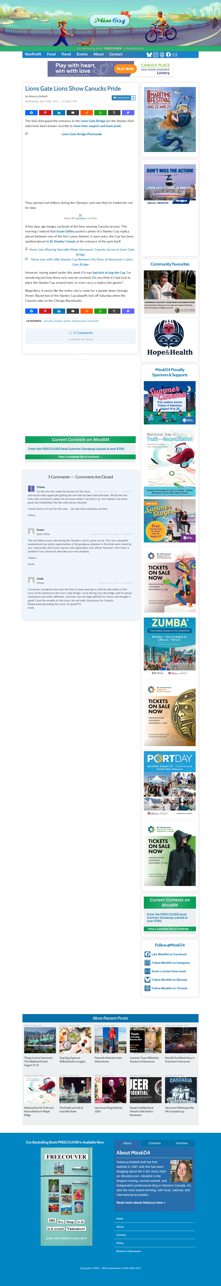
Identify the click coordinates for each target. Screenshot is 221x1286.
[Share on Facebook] (31, 112)
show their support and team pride (97, 126)
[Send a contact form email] (175, 55)
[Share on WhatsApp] (100, 112)
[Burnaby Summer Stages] (170, 520)
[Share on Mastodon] (128, 112)
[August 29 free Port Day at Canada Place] (170, 783)
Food (51, 54)
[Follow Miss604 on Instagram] (155, 55)
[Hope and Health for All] (170, 339)
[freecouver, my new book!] (66, 1245)
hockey (58, 321)
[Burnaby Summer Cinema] (170, 402)
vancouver (93, 321)
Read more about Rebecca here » (141, 1202)
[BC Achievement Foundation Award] (170, 580)
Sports (66, 321)
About (98, 54)
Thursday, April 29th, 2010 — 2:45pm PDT (113, 491)
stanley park (79, 321)
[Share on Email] (73, 112)
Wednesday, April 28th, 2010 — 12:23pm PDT (51, 101)
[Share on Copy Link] (114, 112)
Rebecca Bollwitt (38, 96)
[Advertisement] (80, 394)
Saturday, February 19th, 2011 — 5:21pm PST (112, 534)
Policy (120, 1243)
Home (120, 1218)
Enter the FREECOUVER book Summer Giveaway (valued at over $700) (76, 449)
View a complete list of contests (78, 456)
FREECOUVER (112, 48)
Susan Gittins (65, 231)
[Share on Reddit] (86, 112)
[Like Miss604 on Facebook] (168, 55)
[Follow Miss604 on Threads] (162, 55)
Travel (66, 54)
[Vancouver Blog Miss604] (110, 19)
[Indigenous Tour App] (170, 292)
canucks (48, 321)
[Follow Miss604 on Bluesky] (149, 55)
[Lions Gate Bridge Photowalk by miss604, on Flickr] (80, 164)
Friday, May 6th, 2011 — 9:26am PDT (116, 583)
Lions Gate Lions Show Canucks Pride (73, 88)
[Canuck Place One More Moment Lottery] (110, 69)
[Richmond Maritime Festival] (170, 119)
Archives (182, 1143)
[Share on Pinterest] (45, 112)
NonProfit (33, 54)
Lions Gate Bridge (93, 121)
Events (82, 54)
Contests (154, 1143)
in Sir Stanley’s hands (60, 241)
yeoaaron (81, 218)
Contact (115, 54)
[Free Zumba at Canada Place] (170, 647)
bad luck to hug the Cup (109, 272)
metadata (81, 318)
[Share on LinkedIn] (59, 112)
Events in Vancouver (129, 1251)
